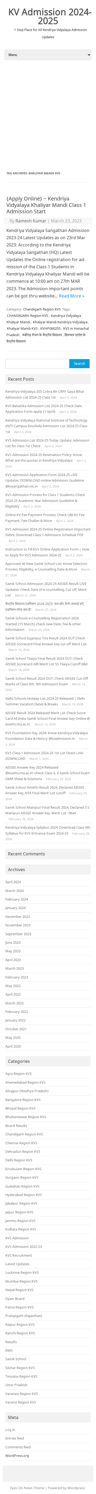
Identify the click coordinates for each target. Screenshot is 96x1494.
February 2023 (16, 977)
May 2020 (13, 1037)
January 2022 (15, 1020)
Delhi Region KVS (18, 1160)
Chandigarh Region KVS (42, 309)
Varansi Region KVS (20, 1402)
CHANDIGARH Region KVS (27, 315)
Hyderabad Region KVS (23, 1194)
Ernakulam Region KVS (23, 1168)
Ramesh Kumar (30, 221)
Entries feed (14, 1438)
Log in (10, 1429)
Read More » (71, 296)
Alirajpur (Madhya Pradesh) (27, 1090)
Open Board (15, 1298)
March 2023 (14, 968)
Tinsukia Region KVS (21, 1376)
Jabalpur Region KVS (21, 1203)
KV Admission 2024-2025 (50, 16)
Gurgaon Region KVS (21, 1177)
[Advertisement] (48, 116)
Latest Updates (17, 1263)
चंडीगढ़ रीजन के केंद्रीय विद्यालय (42, 334)
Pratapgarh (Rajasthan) (23, 1315)
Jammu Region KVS (20, 1220)
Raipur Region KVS (20, 1324)
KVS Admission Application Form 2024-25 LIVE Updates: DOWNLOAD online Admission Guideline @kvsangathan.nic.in (44, 480)
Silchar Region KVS (20, 1367)
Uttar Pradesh (16, 1384)
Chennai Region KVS (21, 1143)
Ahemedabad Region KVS (25, 1082)
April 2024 (13, 881)
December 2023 (17, 916)
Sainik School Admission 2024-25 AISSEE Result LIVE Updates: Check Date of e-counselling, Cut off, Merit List (46, 589)
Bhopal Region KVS (20, 1108)
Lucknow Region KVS (22, 1272)
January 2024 (15, 907)
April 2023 (13, 959)
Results (11, 1341)
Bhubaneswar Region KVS (25, 1116)
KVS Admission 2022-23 (23, 1246)
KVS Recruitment (18, 1255)
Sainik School (15, 1359)
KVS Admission (17, 1238)
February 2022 (16, 1011)
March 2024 (14, 890)
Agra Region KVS (18, 1073)
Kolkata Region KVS (20, 1229)
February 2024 (16, 899)
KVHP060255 (50, 328)
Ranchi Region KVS (20, 1333)
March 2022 (14, 1003)
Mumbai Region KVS (21, 1281)
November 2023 (17, 925)
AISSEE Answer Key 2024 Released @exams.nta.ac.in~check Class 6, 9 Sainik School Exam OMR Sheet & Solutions (47, 773)
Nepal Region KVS (19, 1289)
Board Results (16, 1125)
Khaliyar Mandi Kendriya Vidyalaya (60, 322)
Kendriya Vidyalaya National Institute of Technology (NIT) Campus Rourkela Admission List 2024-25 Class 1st (46, 426)
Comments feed (18, 1447)
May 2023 (13, 951)
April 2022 (13, 994)
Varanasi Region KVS (21, 1393)
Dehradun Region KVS (22, 1151)
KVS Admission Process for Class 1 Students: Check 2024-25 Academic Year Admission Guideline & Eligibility (45, 500)
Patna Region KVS (19, 1307)
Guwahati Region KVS (22, 1186)
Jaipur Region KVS (19, 1212)
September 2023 (18, 933)
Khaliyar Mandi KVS (22, 328)
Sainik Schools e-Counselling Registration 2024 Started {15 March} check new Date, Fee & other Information (43, 624)
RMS (9, 1350)
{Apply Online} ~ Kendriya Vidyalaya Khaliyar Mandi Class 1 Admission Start (46, 205)
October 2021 (16, 1029)
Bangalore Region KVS (23, 1099)
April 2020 (13, 1046)
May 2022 (13, 985)
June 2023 (13, 942)
